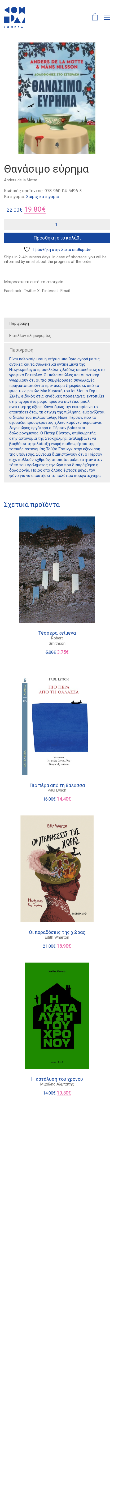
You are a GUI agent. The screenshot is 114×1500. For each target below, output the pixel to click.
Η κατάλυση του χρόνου (57, 1079)
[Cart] (95, 17)
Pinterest (50, 290)
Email (65, 290)
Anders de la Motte (20, 180)
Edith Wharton (57, 937)
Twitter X (32, 290)
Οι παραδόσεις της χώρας (57, 932)
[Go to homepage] (14, 17)
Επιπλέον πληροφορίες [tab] (30, 335)
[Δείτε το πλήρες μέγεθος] (11, 50)
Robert (57, 638)
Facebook (12, 290)
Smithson (57, 643)
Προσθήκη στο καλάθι (57, 238)
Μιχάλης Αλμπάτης (57, 1084)
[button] (107, 17)
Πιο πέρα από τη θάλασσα (57, 785)
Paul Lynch (57, 790)
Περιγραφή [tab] (19, 323)
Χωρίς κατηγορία (42, 196)
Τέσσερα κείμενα (57, 633)
